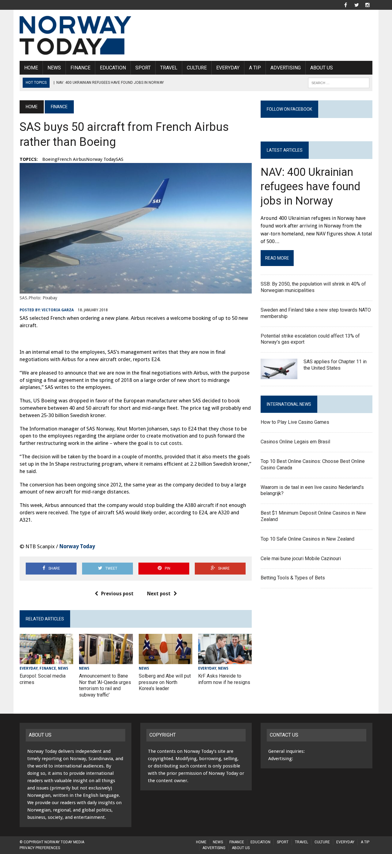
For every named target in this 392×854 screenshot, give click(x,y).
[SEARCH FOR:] (338, 82)
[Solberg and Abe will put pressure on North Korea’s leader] (165, 660)
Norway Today (77, 546)
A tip (255, 68)
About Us (321, 68)
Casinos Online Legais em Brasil (295, 442)
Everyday (227, 68)
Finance (80, 68)
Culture (197, 68)
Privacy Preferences (40, 848)
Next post (159, 594)
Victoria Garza (58, 310)
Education (113, 68)
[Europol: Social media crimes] (46, 660)
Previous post (117, 594)
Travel (168, 68)
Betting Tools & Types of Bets (293, 578)
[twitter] (356, 4)
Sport (143, 68)
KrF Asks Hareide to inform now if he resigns (224, 679)
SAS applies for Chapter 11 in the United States (335, 365)
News (54, 68)
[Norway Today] (75, 35)
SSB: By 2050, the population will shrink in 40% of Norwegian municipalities (313, 287)
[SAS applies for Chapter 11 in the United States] (279, 375)
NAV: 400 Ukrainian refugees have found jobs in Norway (310, 186)
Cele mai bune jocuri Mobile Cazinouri (301, 558)
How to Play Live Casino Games (295, 422)
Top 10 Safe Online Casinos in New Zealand (307, 539)
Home (31, 68)
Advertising (285, 68)
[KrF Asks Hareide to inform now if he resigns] (225, 660)
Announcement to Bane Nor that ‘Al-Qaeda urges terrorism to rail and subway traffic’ (105, 685)
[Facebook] (345, 4)
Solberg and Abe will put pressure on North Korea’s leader (165, 682)
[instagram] (367, 4)
